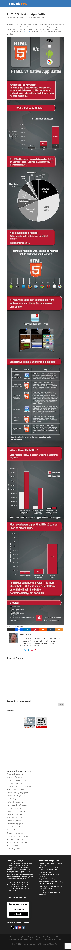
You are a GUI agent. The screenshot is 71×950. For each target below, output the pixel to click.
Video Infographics (13, 849)
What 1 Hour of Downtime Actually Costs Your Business (51, 883)
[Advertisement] (35, 677)
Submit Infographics (17, 937)
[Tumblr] (51, 629)
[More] (59, 629)
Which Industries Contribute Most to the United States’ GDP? (50, 869)
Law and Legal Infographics (16, 811)
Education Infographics (15, 783)
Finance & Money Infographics (17, 793)
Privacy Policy (57, 939)
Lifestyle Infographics (14, 814)
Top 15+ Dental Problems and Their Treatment (51, 864)
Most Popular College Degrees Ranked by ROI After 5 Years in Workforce (49, 893)
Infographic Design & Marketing (38, 937)
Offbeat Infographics (14, 821)
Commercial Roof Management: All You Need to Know (51, 887)
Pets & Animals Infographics (17, 827)
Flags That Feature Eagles (47, 879)
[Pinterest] (35, 629)
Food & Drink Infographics (16, 796)
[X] (11, 629)
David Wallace (13, 17)
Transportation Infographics (17, 842)
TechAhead (28, 32)
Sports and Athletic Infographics (18, 836)
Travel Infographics (13, 845)
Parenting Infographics (15, 824)
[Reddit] (43, 629)
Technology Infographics (36, 17)
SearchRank (54, 944)
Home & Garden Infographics (17, 805)
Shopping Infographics (15, 833)
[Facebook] (19, 629)
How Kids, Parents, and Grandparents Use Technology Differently (49, 874)
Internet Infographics (14, 808)
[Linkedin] (27, 629)
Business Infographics (14, 777)
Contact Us (30, 939)
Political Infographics (14, 830)
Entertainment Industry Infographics (20, 786)
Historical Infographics (15, 802)
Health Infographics (14, 799)
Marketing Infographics (15, 817)
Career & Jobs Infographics (16, 780)
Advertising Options (43, 939)
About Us (21, 939)
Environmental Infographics (16, 790)
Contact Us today (13, 886)
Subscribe (18, 914)
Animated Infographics (15, 774)
